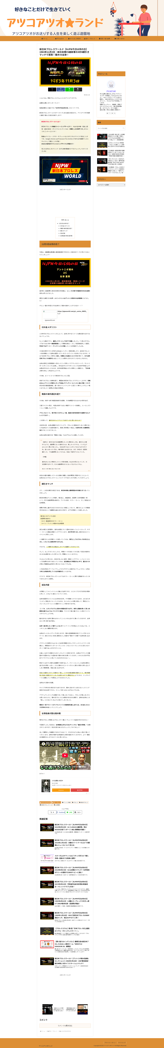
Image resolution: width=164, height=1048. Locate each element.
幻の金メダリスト (65, 226)
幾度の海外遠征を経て (66, 228)
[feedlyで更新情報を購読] (112, 113)
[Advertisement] (65, 203)
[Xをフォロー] (110, 113)
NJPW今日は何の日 (45, 802)
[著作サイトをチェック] (107, 113)
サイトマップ (121, 1042)
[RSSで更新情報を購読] (115, 113)
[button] (78, 89)
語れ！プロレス (56, 802)
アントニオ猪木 (67, 802)
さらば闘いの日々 (57, 781)
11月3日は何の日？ (64, 223)
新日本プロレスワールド (47, 805)
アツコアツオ (111, 91)
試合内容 (62, 233)
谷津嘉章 (58, 805)
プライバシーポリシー (111, 1042)
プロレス (76, 802)
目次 (62, 220)
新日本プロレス (84, 802)
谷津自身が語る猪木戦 (66, 236)
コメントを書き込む (65, 1025)
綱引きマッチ (63, 231)
